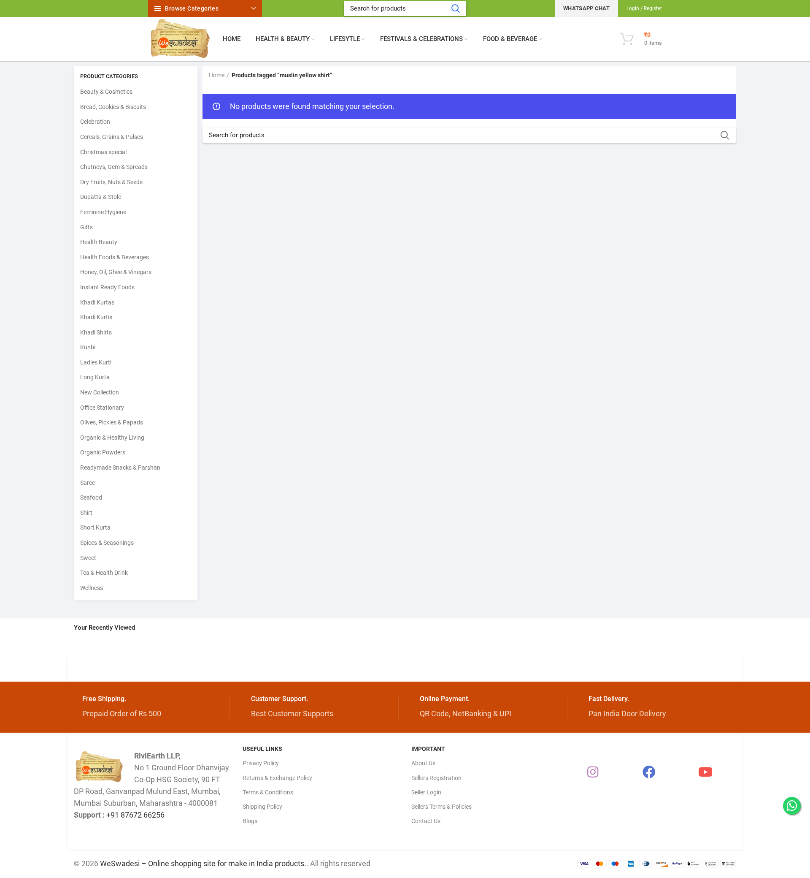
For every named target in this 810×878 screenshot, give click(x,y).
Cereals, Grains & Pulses (111, 136)
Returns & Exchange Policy (277, 778)
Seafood (91, 497)
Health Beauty (98, 242)
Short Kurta (95, 527)
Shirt (86, 512)
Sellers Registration (436, 778)
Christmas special (103, 152)
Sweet (88, 558)
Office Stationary (102, 407)
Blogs (250, 821)
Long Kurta (95, 377)
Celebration (95, 121)
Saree (87, 482)
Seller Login (426, 792)
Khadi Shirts (96, 332)
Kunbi (87, 347)
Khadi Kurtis (96, 317)
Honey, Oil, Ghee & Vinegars (115, 272)
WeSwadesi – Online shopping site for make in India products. (203, 863)
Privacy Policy (261, 763)
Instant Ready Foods (107, 287)
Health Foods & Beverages (114, 257)
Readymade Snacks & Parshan (120, 467)
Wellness (91, 587)
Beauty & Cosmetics (106, 91)
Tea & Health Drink (104, 572)
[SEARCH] (455, 8)
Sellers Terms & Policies (441, 806)
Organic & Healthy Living (112, 437)
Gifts (86, 227)
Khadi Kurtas (97, 302)
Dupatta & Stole (100, 196)
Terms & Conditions (268, 792)
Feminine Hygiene (103, 212)
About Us (423, 763)
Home (216, 75)
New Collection (99, 392)
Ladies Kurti (95, 362)
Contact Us (425, 821)
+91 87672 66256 (135, 814)
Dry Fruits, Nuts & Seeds (111, 182)
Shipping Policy (262, 806)
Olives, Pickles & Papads (111, 422)
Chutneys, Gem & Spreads (114, 166)
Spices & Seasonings (107, 542)
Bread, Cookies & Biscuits (113, 106)
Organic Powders (102, 452)
